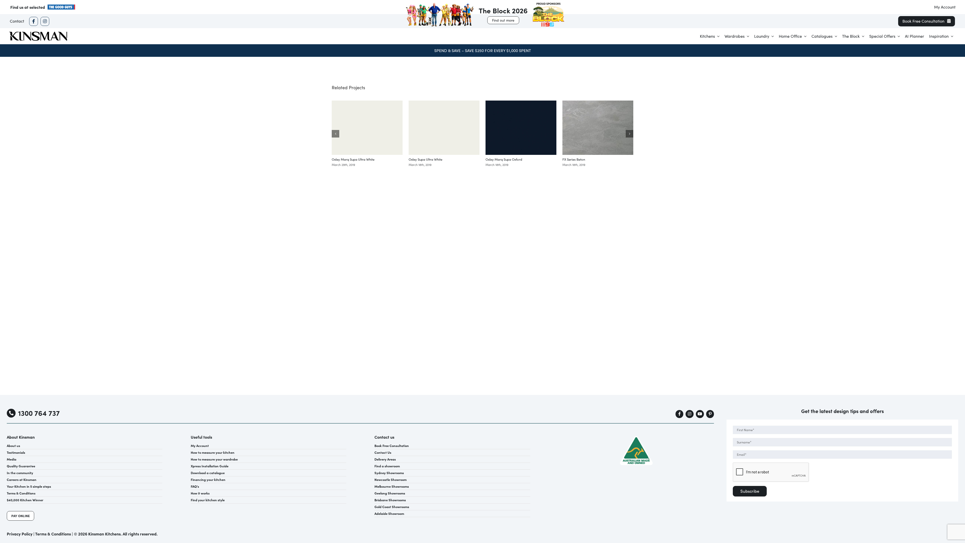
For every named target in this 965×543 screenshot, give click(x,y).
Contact (17, 21)
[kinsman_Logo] (38, 33)
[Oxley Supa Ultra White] (444, 103)
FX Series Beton (573, 159)
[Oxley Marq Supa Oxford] (521, 103)
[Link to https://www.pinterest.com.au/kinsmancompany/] (710, 414)
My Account (944, 7)
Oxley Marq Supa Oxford (504, 159)
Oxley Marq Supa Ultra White (353, 159)
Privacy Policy (19, 533)
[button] (335, 134)
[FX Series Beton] (597, 103)
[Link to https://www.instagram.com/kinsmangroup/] (44, 21)
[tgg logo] (61, 6)
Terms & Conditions (53, 533)
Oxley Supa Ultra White (425, 159)
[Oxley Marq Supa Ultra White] (367, 103)
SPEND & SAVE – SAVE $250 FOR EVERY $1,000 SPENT (482, 50)
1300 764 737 (39, 413)
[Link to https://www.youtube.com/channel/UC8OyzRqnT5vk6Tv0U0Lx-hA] (700, 414)
